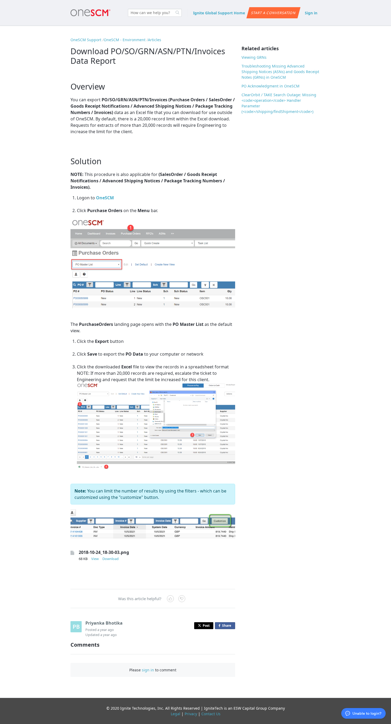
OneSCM (105, 198)
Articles (154, 39)
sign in (148, 669)
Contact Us (211, 713)
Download (110, 558)
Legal (175, 713)
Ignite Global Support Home (219, 12)
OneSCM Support (85, 39)
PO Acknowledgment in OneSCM (271, 86)
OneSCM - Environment (124, 39)
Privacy (191, 713)
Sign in (311, 12)
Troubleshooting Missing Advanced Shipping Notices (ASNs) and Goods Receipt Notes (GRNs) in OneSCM (280, 72)
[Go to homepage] (90, 12)
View (95, 558)
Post (206, 625)
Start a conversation (273, 12)
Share (227, 626)
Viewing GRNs (254, 57)
